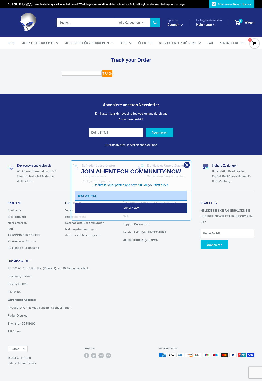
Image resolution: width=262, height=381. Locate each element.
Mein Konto (204, 24)
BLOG (123, 43)
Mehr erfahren (17, 222)
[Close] (186, 165)
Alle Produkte (17, 216)
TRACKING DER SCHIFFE (24, 235)
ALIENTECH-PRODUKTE (38, 43)
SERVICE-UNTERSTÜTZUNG (178, 43)
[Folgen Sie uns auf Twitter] (93, 355)
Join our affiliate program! (82, 235)
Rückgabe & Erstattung (23, 247)
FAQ (210, 43)
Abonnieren (159, 132)
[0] (254, 43)
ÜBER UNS (145, 43)
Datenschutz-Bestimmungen (84, 222)
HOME (12, 43)
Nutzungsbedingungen (80, 229)
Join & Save (131, 208)
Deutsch (14, 348)
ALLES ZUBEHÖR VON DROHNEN (87, 43)
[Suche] (155, 22)
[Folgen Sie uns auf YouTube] (108, 355)
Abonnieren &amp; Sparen (234, 4)
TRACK (107, 73)
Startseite (14, 210)
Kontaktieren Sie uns (22, 241)
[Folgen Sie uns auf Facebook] (86, 355)
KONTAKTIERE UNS (232, 43)
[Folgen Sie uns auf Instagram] (101, 355)
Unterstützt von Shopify (22, 363)
